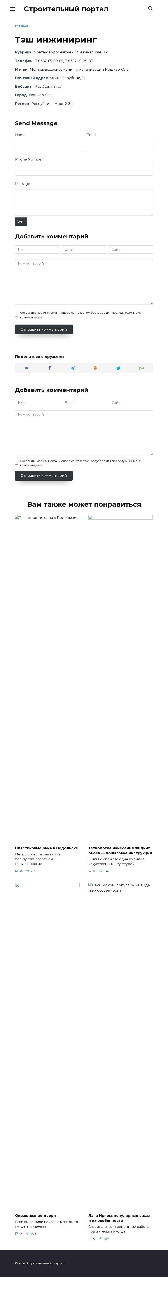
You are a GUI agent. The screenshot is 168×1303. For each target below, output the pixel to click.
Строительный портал (66, 9)
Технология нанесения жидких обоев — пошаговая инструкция (120, 850)
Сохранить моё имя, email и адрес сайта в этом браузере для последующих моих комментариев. (80, 315)
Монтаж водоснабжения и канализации (70, 52)
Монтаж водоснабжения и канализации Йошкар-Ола (79, 69)
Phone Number (29, 159)
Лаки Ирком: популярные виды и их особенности (119, 1218)
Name (20, 135)
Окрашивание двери (35, 1216)
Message (22, 184)
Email (91, 135)
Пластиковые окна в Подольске (46, 848)
